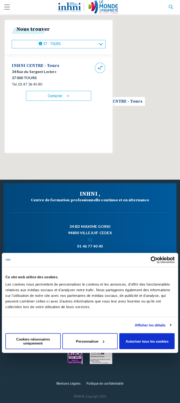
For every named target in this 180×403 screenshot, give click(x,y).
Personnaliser (87, 341)
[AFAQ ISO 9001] (75, 357)
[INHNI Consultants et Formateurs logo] (69, 7)
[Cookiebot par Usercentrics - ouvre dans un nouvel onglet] (154, 259)
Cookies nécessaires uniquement (33, 341)
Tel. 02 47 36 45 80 (27, 84)
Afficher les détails (150, 325)
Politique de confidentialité (105, 383)
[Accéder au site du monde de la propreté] (103, 7)
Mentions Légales (68, 383)
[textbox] (65, 44)
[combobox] (58, 44)
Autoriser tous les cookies (147, 341)
